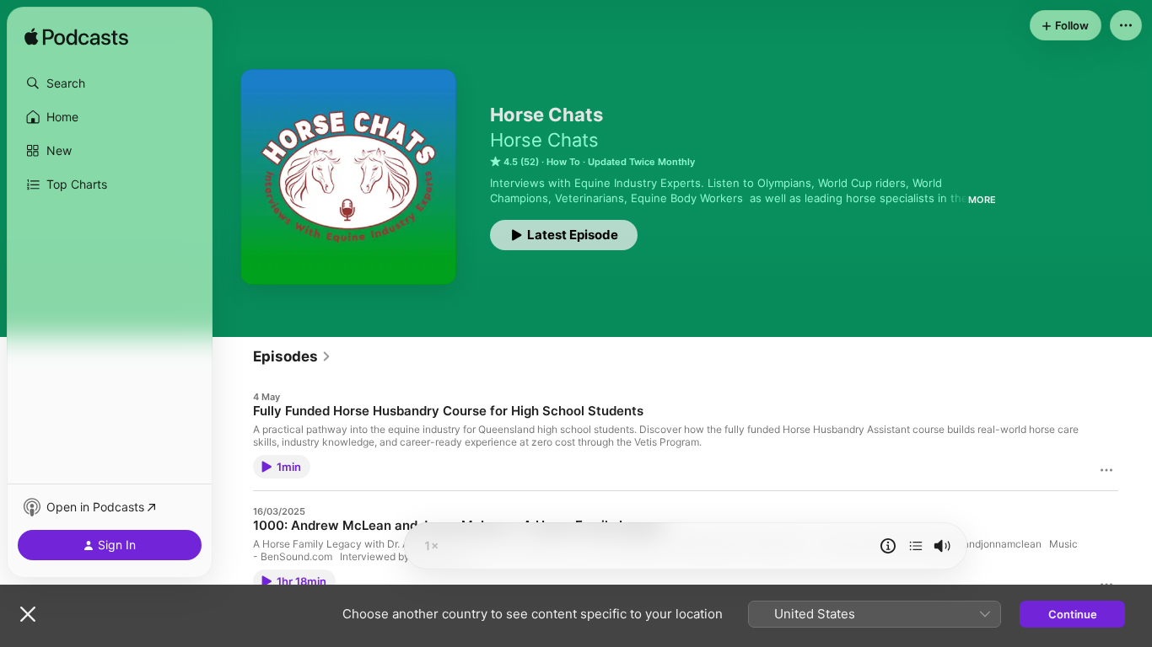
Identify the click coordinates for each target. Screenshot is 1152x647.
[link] (292, 356)
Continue (1072, 614)
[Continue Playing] (916, 546)
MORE (982, 200)
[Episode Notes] (888, 546)
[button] (110, 83)
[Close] (27, 614)
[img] (76, 37)
